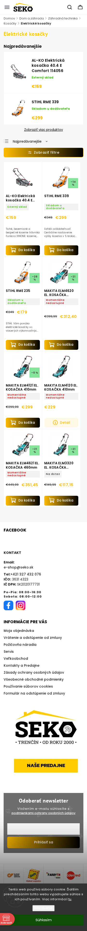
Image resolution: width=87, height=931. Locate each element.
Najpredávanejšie (27, 141)
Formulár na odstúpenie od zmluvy (34, 693)
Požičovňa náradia (20, 644)
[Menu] (7, 7)
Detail (65, 422)
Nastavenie (43, 908)
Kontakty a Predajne (21, 665)
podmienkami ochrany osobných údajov (43, 813)
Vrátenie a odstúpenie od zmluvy (33, 637)
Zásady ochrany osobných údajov (34, 672)
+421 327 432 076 (25, 574)
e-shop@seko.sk (18, 567)
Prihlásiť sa (43, 842)
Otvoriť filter (43, 152)
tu (70, 899)
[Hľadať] (70, 7)
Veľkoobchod (16, 658)
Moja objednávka (19, 630)
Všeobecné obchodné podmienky (34, 679)
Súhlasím (44, 919)
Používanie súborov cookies (28, 686)
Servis (9, 651)
